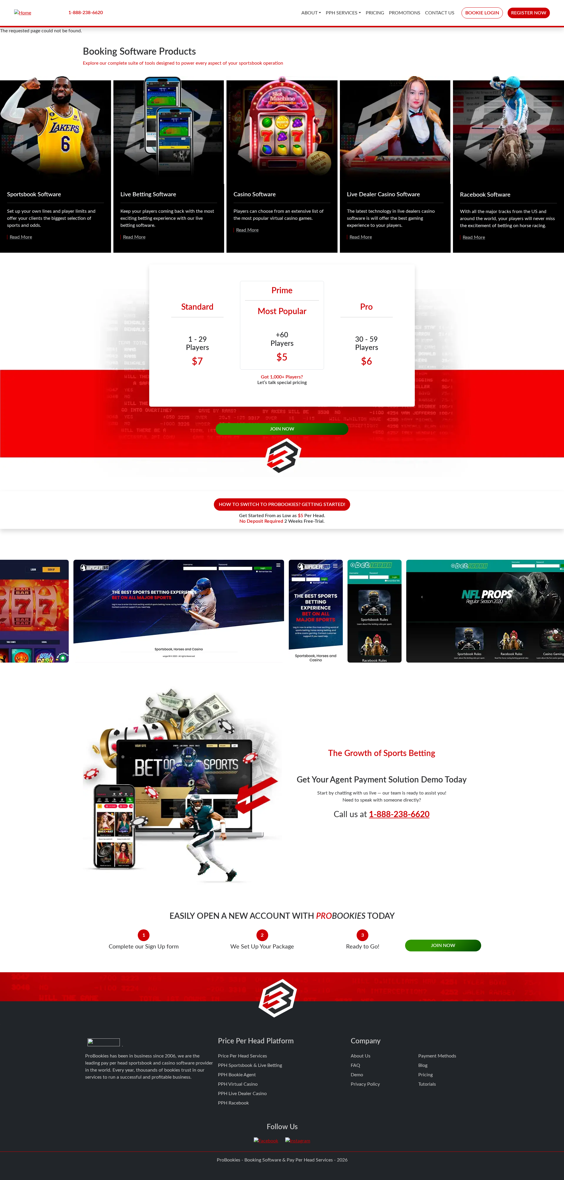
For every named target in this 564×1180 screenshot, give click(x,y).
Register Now (528, 13)
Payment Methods (437, 1056)
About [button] (309, 13)
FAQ (355, 1065)
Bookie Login (482, 13)
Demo (357, 1074)
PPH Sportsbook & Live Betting (250, 1065)
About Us (360, 1056)
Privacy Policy (365, 1084)
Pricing (375, 13)
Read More (21, 237)
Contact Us (439, 13)
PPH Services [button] (341, 13)
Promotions (404, 13)
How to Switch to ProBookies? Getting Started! (282, 504)
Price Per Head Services (242, 1056)
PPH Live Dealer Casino (242, 1093)
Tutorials (427, 1084)
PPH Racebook (233, 1103)
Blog (422, 1065)
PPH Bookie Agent (237, 1074)
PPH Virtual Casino (238, 1084)
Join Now (282, 429)
